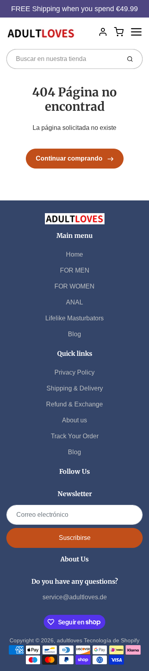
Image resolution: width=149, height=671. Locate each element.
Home (74, 254)
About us (74, 420)
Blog (74, 334)
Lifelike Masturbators (74, 318)
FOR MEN (74, 270)
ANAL (74, 302)
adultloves (69, 640)
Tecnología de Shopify (111, 640)
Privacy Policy (74, 372)
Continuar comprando (70, 158)
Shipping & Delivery (74, 388)
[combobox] (62, 59)
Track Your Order (75, 436)
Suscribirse (75, 537)
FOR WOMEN (74, 286)
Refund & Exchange (74, 404)
